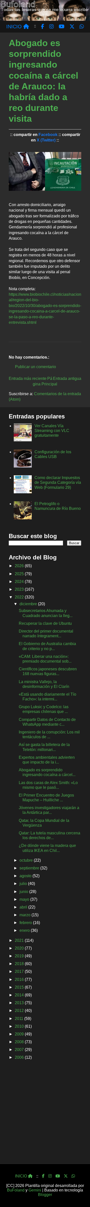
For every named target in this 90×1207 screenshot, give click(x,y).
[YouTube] (58, 1176)
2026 (20, 566)
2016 (20, 979)
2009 (20, 1034)
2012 (20, 1010)
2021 (20, 940)
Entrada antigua (67, 378)
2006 (20, 1057)
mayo (25, 899)
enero (25, 930)
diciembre (29, 604)
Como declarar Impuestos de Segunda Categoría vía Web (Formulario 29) (57, 482)
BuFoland (15, 1190)
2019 (20, 956)
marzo (26, 915)
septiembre (30, 868)
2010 (20, 1026)
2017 (20, 971)
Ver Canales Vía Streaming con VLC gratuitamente (51, 430)
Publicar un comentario (35, 367)
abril (24, 907)
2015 (20, 987)
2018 (20, 964)
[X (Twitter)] (66, 1176)
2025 (20, 574)
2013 (20, 1003)
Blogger (45, 1194)
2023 (20, 589)
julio (24, 883)
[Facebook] (43, 1176)
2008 (20, 1042)
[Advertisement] (45, 1114)
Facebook (48, 134)
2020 (20, 948)
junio (24, 891)
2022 (20, 597)
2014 (20, 995)
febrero (26, 923)
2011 (19, 1018)
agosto (26, 876)
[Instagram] (50, 1176)
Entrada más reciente (27, 378)
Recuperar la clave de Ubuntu (45, 623)
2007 (20, 1049)
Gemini (34, 1190)
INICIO (14, 26)
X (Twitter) (46, 140)
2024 (20, 581)
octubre (27, 860)
